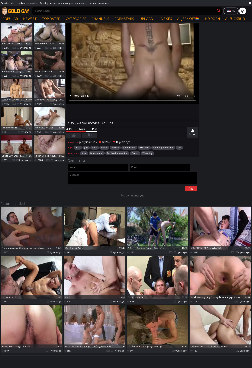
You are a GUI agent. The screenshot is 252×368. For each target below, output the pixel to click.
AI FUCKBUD (235, 18)
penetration (129, 147)
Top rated (51, 18)
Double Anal (96, 153)
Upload (146, 18)
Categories (76, 18)
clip (179, 147)
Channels (100, 18)
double (115, 147)
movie (104, 147)
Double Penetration (117, 153)
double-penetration (163, 147)
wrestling (144, 147)
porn (94, 147)
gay (86, 147)
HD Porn (212, 18)
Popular (10, 18)
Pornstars (124, 18)
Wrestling (147, 153)
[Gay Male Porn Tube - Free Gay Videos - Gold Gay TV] (15, 11)
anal (77, 147)
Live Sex (165, 18)
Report (192, 134)
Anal (84, 153)
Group (135, 153)
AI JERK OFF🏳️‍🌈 (188, 18)
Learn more (103, 3)
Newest (30, 18)
